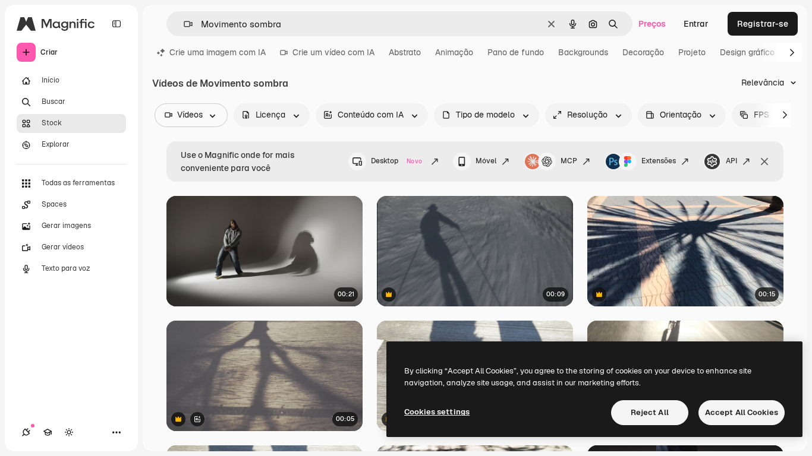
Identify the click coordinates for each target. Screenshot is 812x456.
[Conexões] (26, 432)
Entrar (696, 23)
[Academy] (47, 432)
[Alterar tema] (68, 432)
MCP (569, 161)
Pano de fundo (515, 52)
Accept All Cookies (741, 412)
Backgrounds (583, 52)
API (731, 161)
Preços (652, 23)
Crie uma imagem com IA (217, 52)
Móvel (486, 161)
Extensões (658, 161)
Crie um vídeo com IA (333, 52)
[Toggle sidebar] (116, 23)
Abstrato (405, 52)
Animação (454, 52)
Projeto (692, 52)
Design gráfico (747, 52)
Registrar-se (762, 23)
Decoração (643, 52)
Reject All (650, 412)
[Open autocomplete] (183, 24)
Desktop (396, 161)
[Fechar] (764, 161)
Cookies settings (437, 412)
